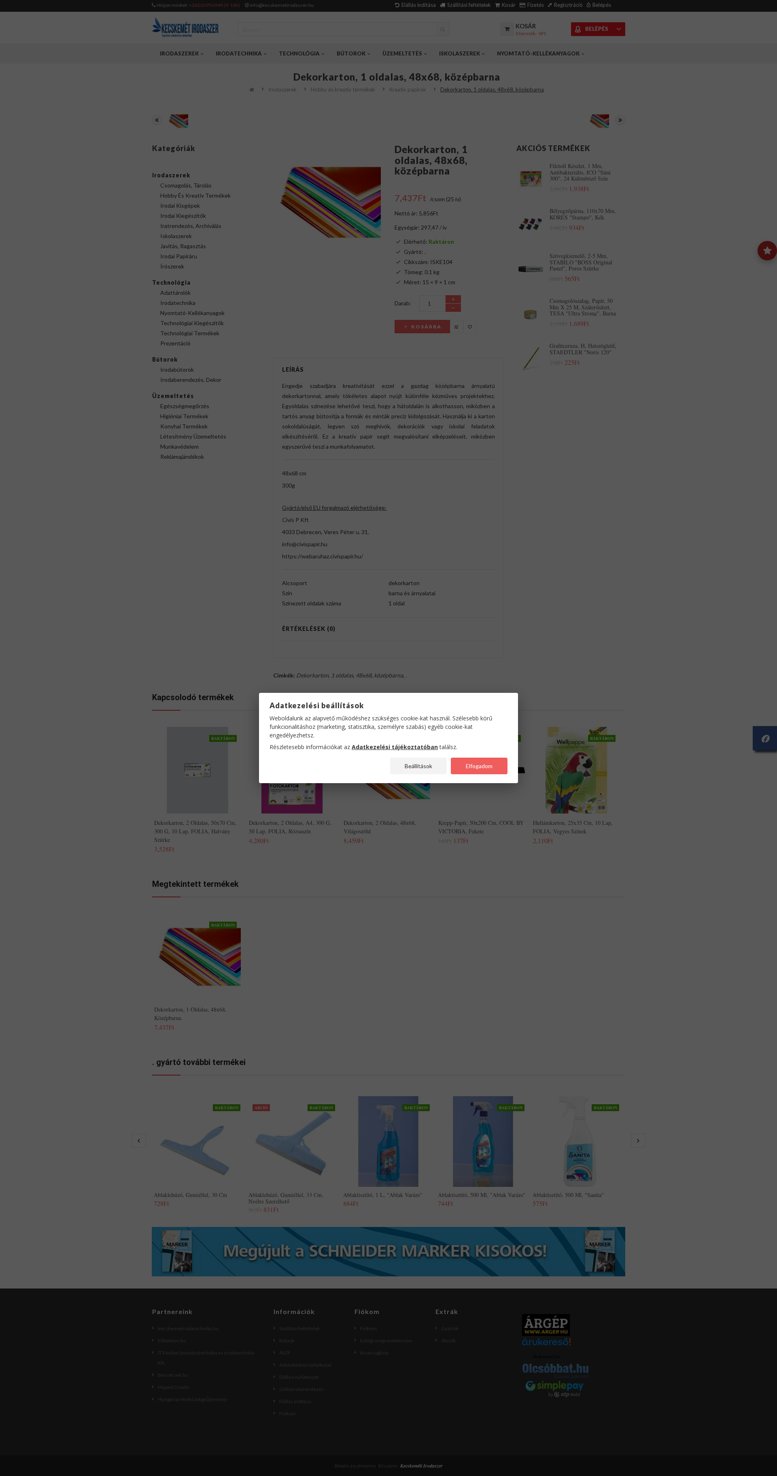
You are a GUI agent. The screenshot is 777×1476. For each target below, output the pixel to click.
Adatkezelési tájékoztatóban (395, 747)
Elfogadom (479, 765)
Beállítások (418, 765)
